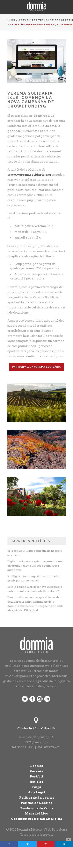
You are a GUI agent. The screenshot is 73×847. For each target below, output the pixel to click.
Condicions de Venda (36, 808)
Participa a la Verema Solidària (36, 367)
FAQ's (36, 787)
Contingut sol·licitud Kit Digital (36, 819)
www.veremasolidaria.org (29, 174)
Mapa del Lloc (36, 813)
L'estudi (36, 766)
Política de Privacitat (36, 798)
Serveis (36, 771)
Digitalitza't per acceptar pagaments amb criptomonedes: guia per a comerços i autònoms (35, 565)
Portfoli (36, 776)
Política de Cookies (36, 803)
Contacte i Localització (36, 728)
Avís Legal (36, 792)
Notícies (36, 782)
